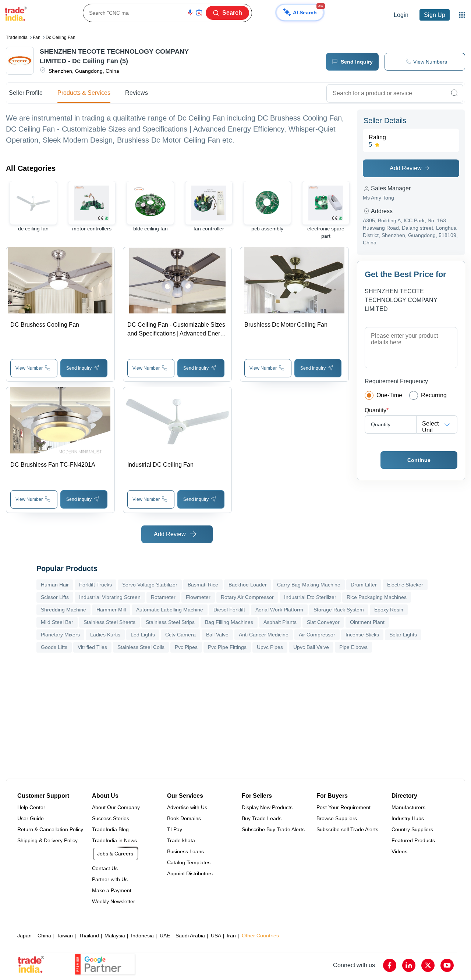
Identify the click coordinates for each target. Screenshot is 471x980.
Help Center (31, 807)
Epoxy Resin (388, 610)
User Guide (30, 818)
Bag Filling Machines (229, 622)
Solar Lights (403, 635)
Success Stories (110, 818)
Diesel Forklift (229, 610)
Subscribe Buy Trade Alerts (273, 829)
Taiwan (65, 935)
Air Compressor (317, 635)
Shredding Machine (63, 610)
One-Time (389, 395)
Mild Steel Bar (57, 622)
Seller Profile (26, 93)
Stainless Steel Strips (170, 622)
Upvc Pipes (270, 647)
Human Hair (55, 585)
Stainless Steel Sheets (109, 622)
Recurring (434, 395)
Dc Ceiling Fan (60, 37)
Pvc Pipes (186, 647)
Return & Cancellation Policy (50, 829)
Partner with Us (110, 879)
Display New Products (267, 807)
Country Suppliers (412, 829)
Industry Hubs (408, 818)
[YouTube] (447, 965)
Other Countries (260, 935)
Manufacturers (408, 807)
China (44, 935)
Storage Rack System (339, 610)
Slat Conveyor (323, 622)
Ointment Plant (367, 622)
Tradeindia (17, 37)
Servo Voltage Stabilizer (149, 585)
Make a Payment (111, 890)
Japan (24, 935)
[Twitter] (428, 965)
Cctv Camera (180, 635)
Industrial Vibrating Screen (110, 597)
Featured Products (413, 840)
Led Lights (143, 635)
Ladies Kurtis (105, 635)
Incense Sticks (362, 635)
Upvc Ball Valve (311, 647)
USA (216, 935)
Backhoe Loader (248, 585)
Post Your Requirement (343, 807)
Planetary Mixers (60, 635)
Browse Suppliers (336, 818)
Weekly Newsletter (113, 901)
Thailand (89, 935)
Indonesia (142, 935)
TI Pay (174, 829)
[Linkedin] (409, 965)
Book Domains (184, 818)
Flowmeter (198, 597)
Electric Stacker (405, 585)
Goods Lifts (54, 647)
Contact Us (105, 868)
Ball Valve (217, 635)
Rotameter (163, 597)
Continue (419, 460)
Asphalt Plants (280, 622)
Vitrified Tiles (92, 647)
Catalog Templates (188, 862)
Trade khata (181, 840)
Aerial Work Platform (279, 610)
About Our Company (116, 807)
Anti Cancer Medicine (263, 635)
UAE (165, 935)
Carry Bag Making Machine (308, 585)
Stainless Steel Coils (140, 647)
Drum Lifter (364, 585)
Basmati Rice (203, 585)
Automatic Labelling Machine (169, 610)
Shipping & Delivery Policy (47, 840)
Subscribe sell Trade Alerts (347, 829)
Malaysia (115, 935)
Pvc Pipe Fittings (227, 647)
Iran (231, 935)
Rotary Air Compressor (247, 597)
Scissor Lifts (55, 597)
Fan (36, 37)
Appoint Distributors (190, 873)
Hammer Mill (111, 610)
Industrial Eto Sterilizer (310, 597)
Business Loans (185, 851)
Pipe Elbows (353, 647)
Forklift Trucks (95, 585)
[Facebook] (390, 965)
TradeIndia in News (114, 840)
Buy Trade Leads (261, 818)
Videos (399, 851)
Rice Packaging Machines (377, 597)
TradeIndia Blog (110, 829)
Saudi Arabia (190, 935)
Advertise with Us (187, 807)
